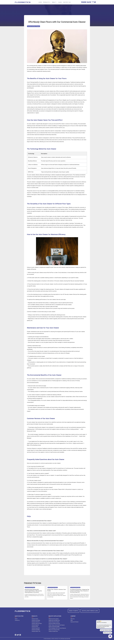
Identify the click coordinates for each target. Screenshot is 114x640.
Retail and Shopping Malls (54, 626)
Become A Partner (75, 621)
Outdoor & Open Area (53, 631)
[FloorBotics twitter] (18, 635)
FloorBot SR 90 (35, 626)
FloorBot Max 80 (35, 625)
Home (40, 2)
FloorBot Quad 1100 (36, 631)
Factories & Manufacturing (54, 623)
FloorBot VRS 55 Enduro (37, 623)
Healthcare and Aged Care (54, 620)
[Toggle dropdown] (50, 2)
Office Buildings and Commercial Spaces (57, 628)
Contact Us (67, 2)
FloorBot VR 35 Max (36, 620)
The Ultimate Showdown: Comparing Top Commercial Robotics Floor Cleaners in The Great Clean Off (79, 591)
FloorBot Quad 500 (36, 628)
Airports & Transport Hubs (54, 629)
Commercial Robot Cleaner (34, 26)
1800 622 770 (88, 2)
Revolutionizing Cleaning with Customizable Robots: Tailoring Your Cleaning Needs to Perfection (33, 591)
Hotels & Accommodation (54, 621)
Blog (60, 2)
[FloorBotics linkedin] (20, 635)
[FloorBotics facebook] (15, 635)
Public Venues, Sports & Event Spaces (57, 625)
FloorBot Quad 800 (36, 629)
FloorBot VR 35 (35, 618)
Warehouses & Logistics (54, 618)
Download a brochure (90, 610)
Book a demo (73, 610)
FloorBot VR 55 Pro (36, 621)
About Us (73, 618)
